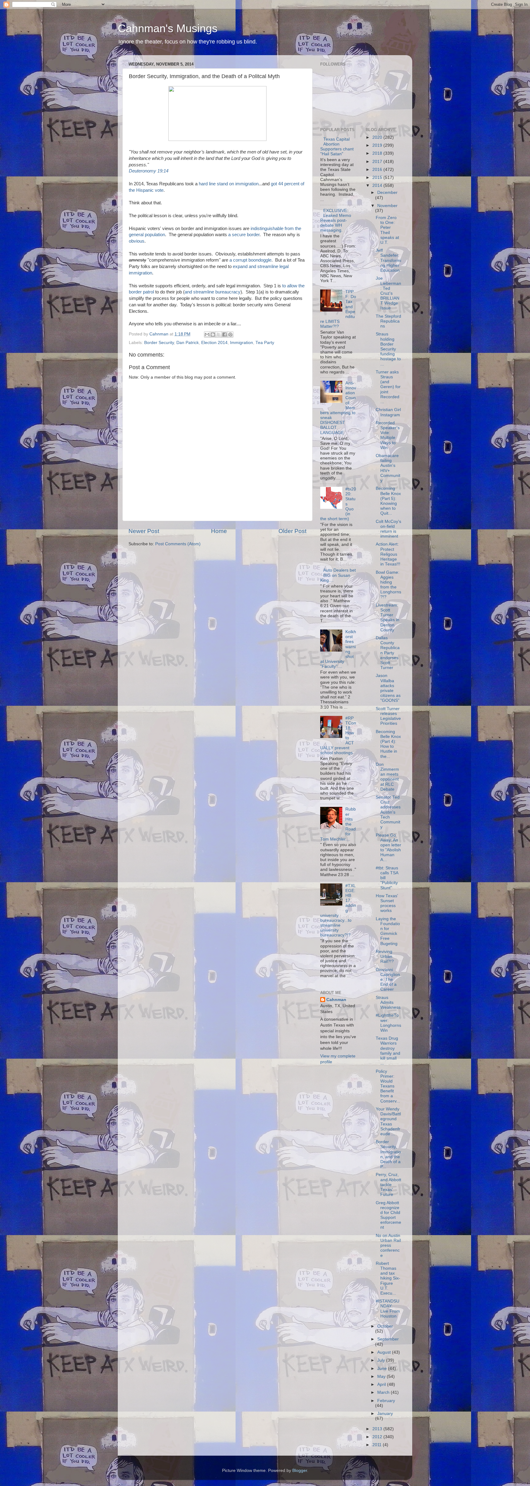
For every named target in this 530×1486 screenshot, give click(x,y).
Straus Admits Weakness (388, 1002)
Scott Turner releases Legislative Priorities (388, 716)
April (382, 1384)
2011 (377, 1445)
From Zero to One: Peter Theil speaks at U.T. (387, 230)
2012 (377, 1437)
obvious (136, 241)
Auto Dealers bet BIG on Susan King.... (338, 575)
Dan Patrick (187, 342)
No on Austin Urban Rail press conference (388, 1245)
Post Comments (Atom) (178, 544)
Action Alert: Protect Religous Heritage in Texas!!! (388, 554)
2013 (377, 1429)
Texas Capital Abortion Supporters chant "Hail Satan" (337, 147)
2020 (377, 137)
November (387, 205)
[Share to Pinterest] (230, 334)
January (385, 1413)
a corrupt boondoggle (250, 260)
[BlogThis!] (213, 334)
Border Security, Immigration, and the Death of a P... (388, 1154)
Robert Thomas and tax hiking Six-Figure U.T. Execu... (388, 1278)
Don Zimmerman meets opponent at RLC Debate (387, 777)
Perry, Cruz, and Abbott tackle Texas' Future (388, 1184)
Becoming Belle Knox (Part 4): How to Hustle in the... (388, 744)
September (388, 1339)
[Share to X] (219, 334)
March (384, 1392)
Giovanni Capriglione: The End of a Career (388, 979)
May (382, 1376)
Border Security (159, 342)
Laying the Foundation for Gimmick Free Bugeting (388, 931)
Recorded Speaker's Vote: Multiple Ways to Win (388, 435)
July (381, 1360)
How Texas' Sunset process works (387, 903)
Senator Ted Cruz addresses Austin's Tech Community (388, 812)
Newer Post (144, 531)
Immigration (241, 342)
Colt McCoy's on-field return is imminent (388, 529)
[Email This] (207, 334)
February (386, 1400)
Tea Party (264, 342)
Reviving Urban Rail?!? (385, 956)
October (385, 1326)
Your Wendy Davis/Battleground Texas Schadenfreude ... (388, 1121)
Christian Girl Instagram (388, 412)
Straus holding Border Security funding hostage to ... (388, 349)
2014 (377, 185)
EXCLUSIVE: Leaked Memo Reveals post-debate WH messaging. (335, 220)
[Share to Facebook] (224, 334)
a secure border (243, 234)
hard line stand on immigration (229, 183)
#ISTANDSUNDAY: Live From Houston (388, 1308)
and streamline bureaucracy (212, 291)
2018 (377, 153)
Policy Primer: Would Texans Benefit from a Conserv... (388, 1086)
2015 (377, 177)
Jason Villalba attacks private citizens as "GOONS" (388, 688)
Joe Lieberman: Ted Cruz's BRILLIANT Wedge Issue (388, 293)
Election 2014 (214, 342)
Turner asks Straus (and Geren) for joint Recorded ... (388, 387)
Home (219, 531)
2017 (377, 161)
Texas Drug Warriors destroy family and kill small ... (388, 1050)
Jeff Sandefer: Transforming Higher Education (388, 260)
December (387, 192)
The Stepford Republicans (388, 321)
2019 (377, 145)
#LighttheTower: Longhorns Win (388, 1023)
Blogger (299, 1470)
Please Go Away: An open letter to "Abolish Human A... (388, 847)
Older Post (292, 531)
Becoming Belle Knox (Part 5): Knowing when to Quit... (388, 501)
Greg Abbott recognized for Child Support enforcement (388, 1215)
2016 (377, 169)
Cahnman (336, 999)
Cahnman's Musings (167, 28)
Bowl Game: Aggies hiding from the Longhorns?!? (388, 584)
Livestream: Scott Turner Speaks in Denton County (387, 617)
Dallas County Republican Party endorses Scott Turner (388, 653)
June (382, 1368)
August (384, 1352)
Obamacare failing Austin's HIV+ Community (388, 468)
